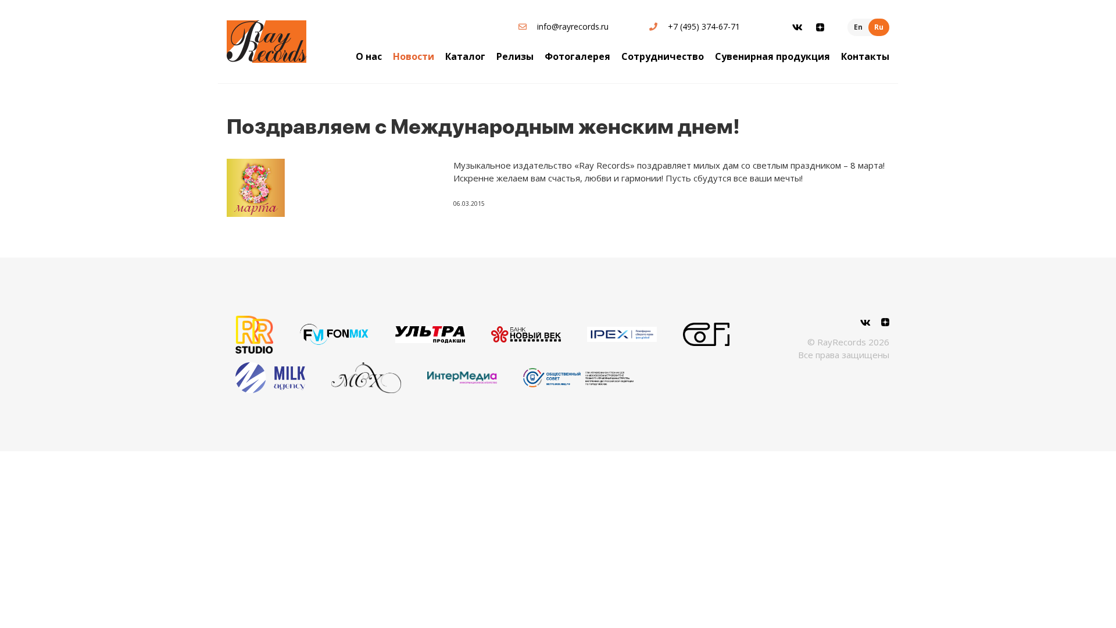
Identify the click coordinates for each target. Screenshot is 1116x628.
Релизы (515, 56)
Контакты (865, 56)
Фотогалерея (577, 56)
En (858, 27)
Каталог (465, 56)
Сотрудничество (662, 56)
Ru (879, 27)
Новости (413, 56)
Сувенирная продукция (772, 56)
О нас (369, 56)
